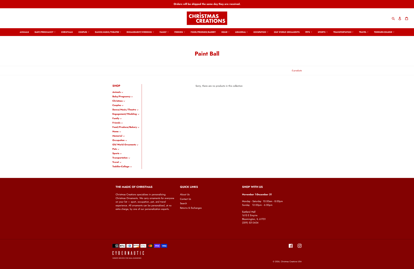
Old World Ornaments (124, 144)
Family (115, 118)
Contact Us (185, 199)
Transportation (120, 157)
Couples (116, 105)
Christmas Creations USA (291, 261)
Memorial (117, 135)
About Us (185, 194)
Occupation (118, 140)
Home (115, 131)
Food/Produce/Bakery (124, 127)
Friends (116, 122)
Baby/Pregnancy (121, 96)
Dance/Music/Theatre (124, 109)
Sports (115, 153)
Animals (116, 92)
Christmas (117, 100)
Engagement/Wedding (124, 114)
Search (183, 203)
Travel (115, 162)
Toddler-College (120, 166)
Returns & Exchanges (191, 208)
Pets (114, 149)
